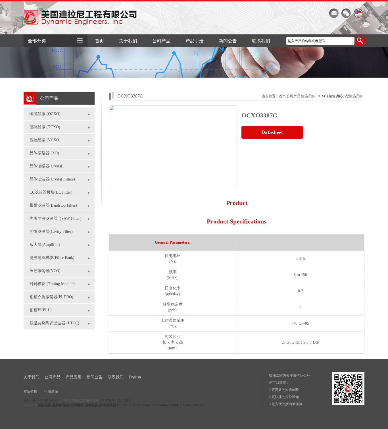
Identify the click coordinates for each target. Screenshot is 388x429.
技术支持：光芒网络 (116, 400)
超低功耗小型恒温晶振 (346, 96)
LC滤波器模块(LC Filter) (51, 192)
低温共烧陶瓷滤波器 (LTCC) (54, 323)
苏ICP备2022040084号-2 (41, 400)
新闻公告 (228, 40)
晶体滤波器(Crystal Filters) (52, 179)
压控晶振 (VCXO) (45, 140)
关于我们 (128, 40)
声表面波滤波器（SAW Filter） (57, 218)
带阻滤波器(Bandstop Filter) (53, 205)
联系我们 (261, 40)
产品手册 (194, 40)
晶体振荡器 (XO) (44, 153)
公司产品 (161, 40)
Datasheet (272, 132)
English (135, 377)
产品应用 (74, 377)
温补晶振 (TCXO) (45, 127)
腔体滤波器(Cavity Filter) (51, 231)
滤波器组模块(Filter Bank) (52, 258)
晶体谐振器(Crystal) (47, 166)
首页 (99, 40)
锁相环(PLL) (41, 310)
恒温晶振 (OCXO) (45, 114)
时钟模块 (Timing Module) (52, 284)
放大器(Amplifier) (45, 245)
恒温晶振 (51, 391)
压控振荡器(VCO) (45, 271)
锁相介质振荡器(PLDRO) (51, 297)
